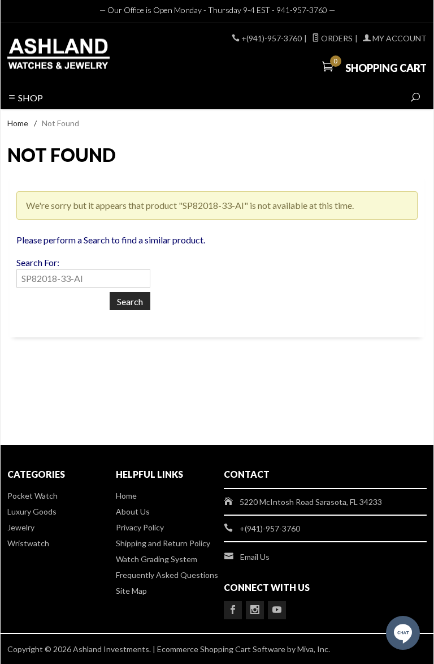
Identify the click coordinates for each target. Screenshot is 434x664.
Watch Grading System (156, 559)
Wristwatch (28, 543)
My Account (399, 38)
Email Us (255, 557)
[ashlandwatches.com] (87, 55)
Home (17, 123)
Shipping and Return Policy (163, 543)
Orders (336, 38)
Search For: (37, 262)
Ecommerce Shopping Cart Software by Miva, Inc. (243, 649)
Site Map (131, 591)
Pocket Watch (32, 495)
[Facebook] (233, 610)
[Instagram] (255, 610)
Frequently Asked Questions (167, 575)
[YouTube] (277, 610)
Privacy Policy (140, 527)
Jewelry (20, 527)
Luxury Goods (32, 511)
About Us (133, 511)
